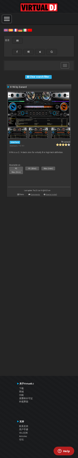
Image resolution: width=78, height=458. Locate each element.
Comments (35, 194)
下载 (21, 388)
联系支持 (23, 426)
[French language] (15, 30)
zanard (67, 142)
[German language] (20, 30)
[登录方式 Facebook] (17, 52)
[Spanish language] (11, 30)
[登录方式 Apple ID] (40, 52)
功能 (21, 395)
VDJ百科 (23, 433)
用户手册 (23, 429)
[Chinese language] (30, 30)
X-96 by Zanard (18, 87)
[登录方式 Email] (17, 41)
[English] (6, 30)
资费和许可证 (26, 398)
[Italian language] (25, 30)
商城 (21, 391)
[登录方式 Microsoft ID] (28, 52)
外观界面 (23, 401)
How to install (51, 194)
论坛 (21, 439)
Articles (23, 436)
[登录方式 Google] (51, 52)
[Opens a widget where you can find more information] (63, 451)
